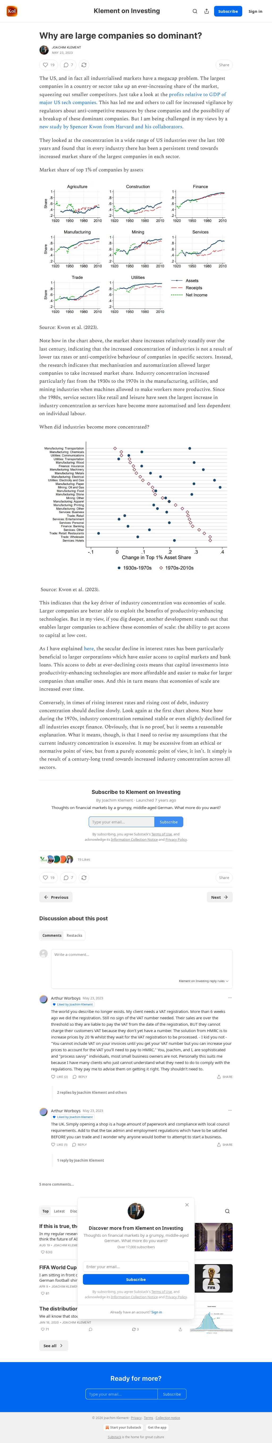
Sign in (255, 11)
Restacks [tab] (74, 935)
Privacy (136, 1418)
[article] (136, 1319)
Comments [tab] (51, 935)
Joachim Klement (66, 47)
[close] (187, 1205)
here (89, 649)
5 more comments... (56, 1184)
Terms (148, 1418)
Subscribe (228, 11)
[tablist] (62, 935)
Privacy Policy (176, 1296)
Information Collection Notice (134, 1296)
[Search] (195, 11)
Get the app (157, 1427)
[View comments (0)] (90, 1329)
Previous (59, 897)
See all (50, 1345)
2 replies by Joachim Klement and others (92, 1092)
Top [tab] (45, 1211)
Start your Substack (125, 1427)
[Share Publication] (206, 11)
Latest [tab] (59, 1211)
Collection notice (168, 1418)
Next (216, 897)
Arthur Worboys (65, 998)
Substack (114, 1437)
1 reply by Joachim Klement (80, 1160)
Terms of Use (161, 1291)
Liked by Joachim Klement (75, 1004)
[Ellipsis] (230, 997)
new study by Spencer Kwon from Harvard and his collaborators (110, 127)
